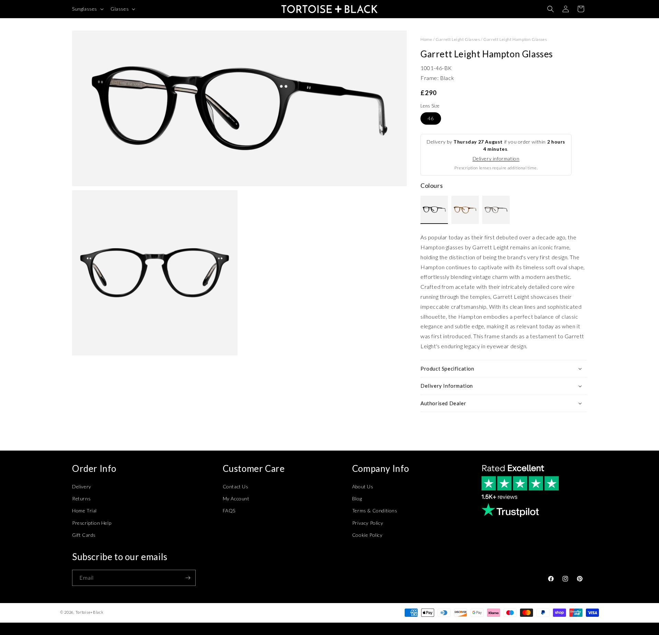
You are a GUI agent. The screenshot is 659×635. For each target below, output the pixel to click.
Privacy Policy (367, 523)
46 (431, 118)
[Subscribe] (187, 578)
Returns (81, 498)
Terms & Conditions (374, 510)
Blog (357, 498)
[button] (87, 9)
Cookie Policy (367, 535)
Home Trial (84, 510)
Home (426, 39)
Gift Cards (84, 535)
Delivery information (496, 158)
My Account (236, 498)
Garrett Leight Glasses (458, 39)
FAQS (229, 510)
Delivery (81, 486)
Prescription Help (91, 523)
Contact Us (235, 486)
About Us (362, 486)
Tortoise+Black (90, 612)
